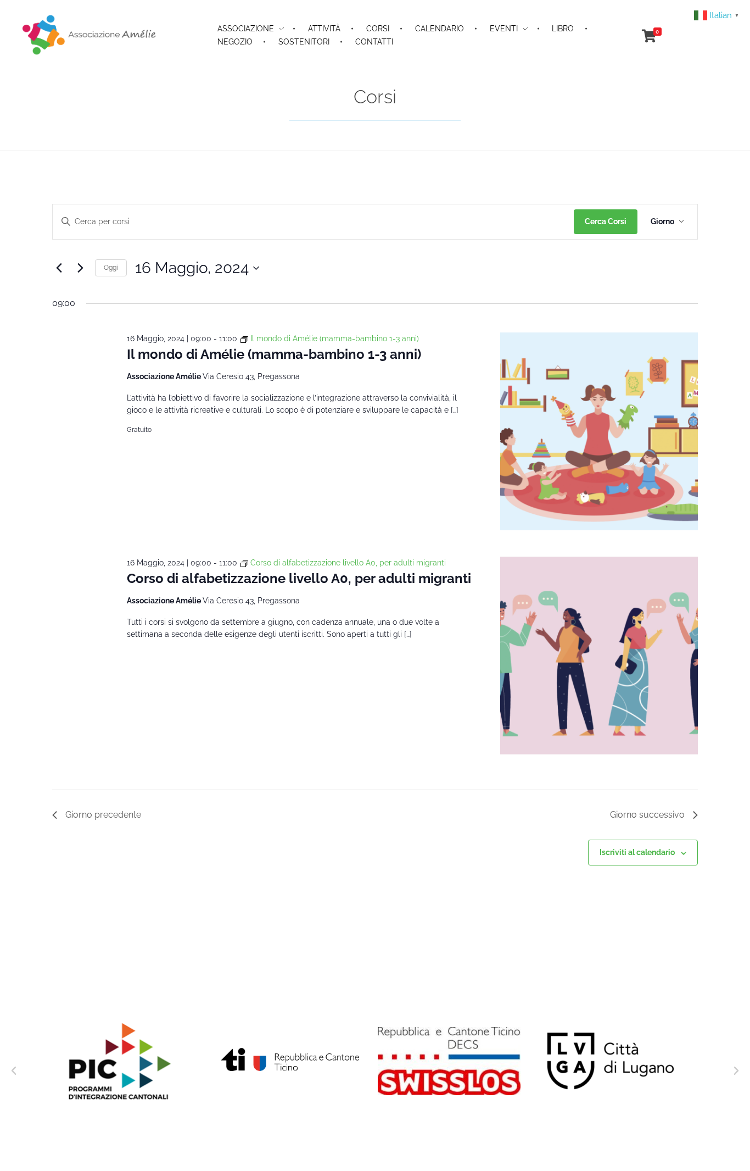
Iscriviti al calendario (637, 852)
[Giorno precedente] (58, 268)
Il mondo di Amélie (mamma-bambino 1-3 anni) (274, 354)
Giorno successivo (647, 814)
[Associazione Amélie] (90, 34)
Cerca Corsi (605, 221)
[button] (13, 1070)
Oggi (111, 267)
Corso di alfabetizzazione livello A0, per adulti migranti (299, 578)
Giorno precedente (103, 814)
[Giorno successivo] (80, 268)
